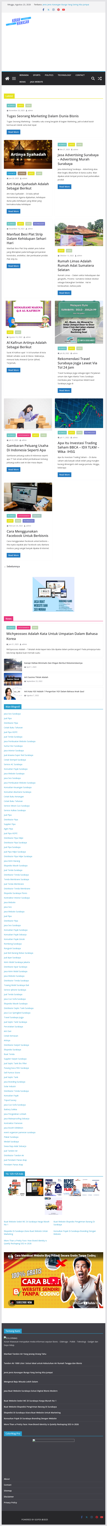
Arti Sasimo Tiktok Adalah (36, 677)
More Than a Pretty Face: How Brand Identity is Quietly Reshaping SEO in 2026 (41, 1424)
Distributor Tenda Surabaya (16, 874)
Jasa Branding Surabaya (14, 1081)
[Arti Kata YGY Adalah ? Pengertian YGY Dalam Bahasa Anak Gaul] (13, 693)
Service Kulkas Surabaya (15, 810)
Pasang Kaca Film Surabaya (16, 1068)
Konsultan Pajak (11, 1095)
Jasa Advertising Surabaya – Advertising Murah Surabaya (78, 159)
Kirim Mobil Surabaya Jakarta (17, 962)
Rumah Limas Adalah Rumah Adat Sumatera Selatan (76, 265)
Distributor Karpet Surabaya (16, 1045)
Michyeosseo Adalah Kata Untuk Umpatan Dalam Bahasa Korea (52, 636)
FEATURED (36, 516)
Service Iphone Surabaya (15, 989)
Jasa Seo (8, 907)
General (22, 173)
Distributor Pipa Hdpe (13, 838)
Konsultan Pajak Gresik (14, 939)
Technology (64, 75)
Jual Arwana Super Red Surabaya (18, 755)
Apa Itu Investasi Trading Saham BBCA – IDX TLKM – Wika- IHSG (78, 447)
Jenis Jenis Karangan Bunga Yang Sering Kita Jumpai (66, 4)
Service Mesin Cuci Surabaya (17, 805)
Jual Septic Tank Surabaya (15, 1022)
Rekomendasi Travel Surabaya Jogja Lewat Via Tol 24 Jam (77, 363)
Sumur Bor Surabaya (13, 746)
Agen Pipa (8, 828)
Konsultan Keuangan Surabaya (17, 787)
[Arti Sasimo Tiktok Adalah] (13, 679)
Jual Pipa (8, 718)
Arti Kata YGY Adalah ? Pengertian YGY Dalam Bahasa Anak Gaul (54, 691)
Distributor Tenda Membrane (17, 888)
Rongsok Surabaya (12, 948)
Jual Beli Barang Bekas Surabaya (18, 953)
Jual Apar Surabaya (12, 957)
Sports (36, 75)
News (28, 106)
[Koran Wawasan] (7, 78)
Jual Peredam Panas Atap (15, 1160)
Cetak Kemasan (11, 1035)
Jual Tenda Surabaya (13, 736)
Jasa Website (36, 81)
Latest (20, 106)
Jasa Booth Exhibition (13, 1127)
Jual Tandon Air (11, 1150)
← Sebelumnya (12, 566)
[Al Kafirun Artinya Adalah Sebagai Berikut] (28, 314)
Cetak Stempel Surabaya (15, 759)
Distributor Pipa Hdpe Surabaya (18, 856)
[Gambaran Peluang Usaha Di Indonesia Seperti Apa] (28, 414)
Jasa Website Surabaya (14, 773)
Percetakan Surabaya (13, 1026)
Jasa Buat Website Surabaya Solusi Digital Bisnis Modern (31, 1391)
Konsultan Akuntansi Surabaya (17, 792)
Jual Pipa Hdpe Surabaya (15, 851)
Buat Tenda (9, 1054)
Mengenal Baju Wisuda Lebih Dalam (21, 1381)
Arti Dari (7, 1031)
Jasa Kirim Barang (12, 861)
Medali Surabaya (11, 1141)
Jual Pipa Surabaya (12, 847)
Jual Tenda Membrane (14, 884)
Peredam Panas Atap (13, 1164)
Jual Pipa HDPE (10, 732)
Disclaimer (9, 1496)
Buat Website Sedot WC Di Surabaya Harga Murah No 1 (30, 1400)
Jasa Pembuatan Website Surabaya (19, 741)
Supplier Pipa (9, 824)
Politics (49, 75)
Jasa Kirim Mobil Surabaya (15, 971)
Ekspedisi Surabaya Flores (15, 893)
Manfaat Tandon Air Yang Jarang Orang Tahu (25, 1354)
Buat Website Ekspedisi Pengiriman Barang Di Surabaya (30, 1406)
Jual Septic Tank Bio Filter (15, 1063)
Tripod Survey (10, 1100)
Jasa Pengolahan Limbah (15, 1114)
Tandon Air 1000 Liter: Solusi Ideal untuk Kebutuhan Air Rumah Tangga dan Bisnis (43, 1363)
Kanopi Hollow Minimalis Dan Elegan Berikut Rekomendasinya (53, 663)
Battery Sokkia (10, 1109)
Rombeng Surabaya (13, 943)
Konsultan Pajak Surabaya (15, 769)
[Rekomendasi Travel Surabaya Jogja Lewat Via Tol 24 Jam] (79, 322)
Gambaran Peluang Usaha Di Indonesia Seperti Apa (27, 447)
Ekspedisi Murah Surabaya (15, 865)
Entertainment (24, 435)
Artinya (7, 1040)
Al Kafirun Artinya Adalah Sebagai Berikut (27, 344)
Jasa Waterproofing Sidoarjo (16, 1118)
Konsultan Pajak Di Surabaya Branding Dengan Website (30, 1418)
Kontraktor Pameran (13, 1123)
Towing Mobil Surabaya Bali (16, 985)
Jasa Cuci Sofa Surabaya (15, 999)
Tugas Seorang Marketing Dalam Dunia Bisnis (43, 116)
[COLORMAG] (10, 1338)
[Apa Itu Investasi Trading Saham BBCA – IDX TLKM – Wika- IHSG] (79, 413)
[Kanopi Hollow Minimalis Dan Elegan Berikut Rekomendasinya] (13, 665)
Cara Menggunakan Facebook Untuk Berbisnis (27, 533)
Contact (80, 75)
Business (11, 106)
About (7, 1479)
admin (30, 110)
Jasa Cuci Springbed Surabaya (17, 1012)
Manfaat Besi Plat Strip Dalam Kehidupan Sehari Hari (26, 238)
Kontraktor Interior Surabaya (17, 897)
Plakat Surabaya (11, 1137)
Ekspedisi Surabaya (12, 1049)
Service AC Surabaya (13, 764)
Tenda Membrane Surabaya (16, 879)
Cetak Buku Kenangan (14, 796)
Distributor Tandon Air (14, 1155)
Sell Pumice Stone (12, 1072)
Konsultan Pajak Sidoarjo (15, 934)
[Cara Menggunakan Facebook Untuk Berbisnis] (28, 497)
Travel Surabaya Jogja (14, 1017)
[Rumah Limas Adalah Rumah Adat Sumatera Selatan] (79, 232)
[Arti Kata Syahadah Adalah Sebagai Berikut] (28, 154)
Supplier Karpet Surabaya (15, 1058)
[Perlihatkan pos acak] (99, 78)
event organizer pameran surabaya (19, 1132)
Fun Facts (11, 173)
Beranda (24, 75)
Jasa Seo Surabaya (12, 713)
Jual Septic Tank (11, 1077)
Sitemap (8, 1490)
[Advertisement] (53, 50)
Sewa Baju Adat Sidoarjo (15, 1146)
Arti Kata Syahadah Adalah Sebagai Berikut (28, 186)
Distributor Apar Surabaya (15, 966)
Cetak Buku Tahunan (13, 727)
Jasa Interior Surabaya (14, 750)
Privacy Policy (10, 1502)
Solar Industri (10, 1086)
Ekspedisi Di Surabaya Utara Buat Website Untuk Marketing (32, 1412)
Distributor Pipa (11, 723)
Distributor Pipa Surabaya (15, 842)
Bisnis (23, 81)
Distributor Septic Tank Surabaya (18, 1008)
